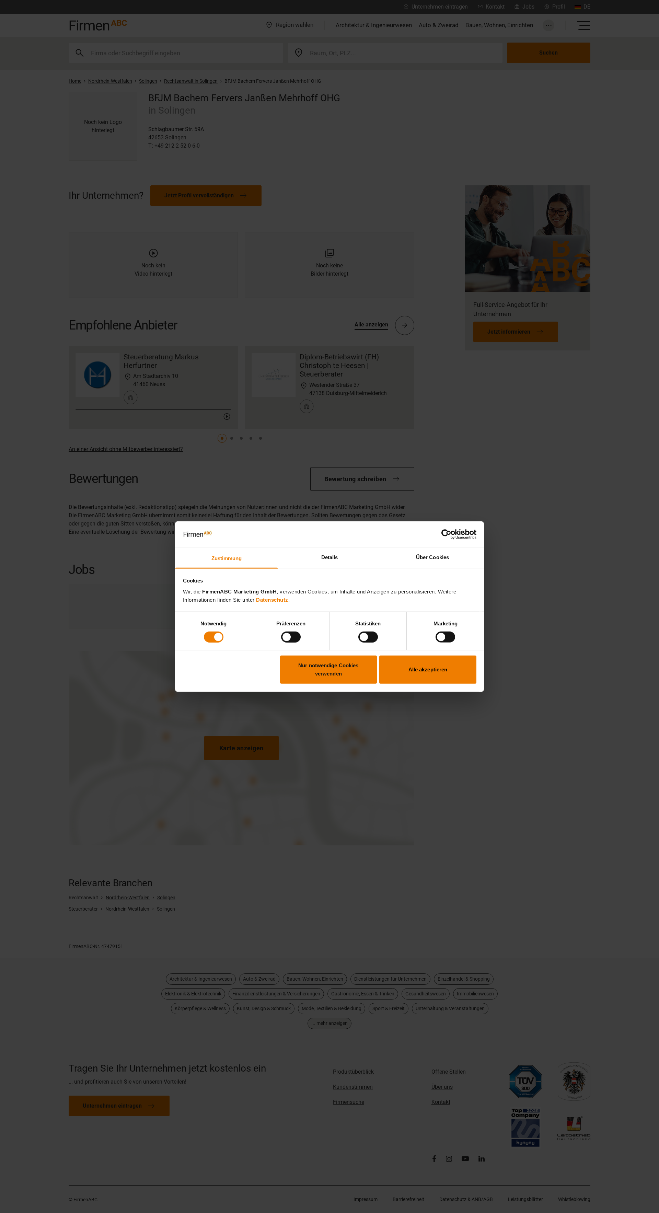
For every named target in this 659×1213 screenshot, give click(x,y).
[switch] (291, 636)
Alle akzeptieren (428, 669)
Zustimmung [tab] (226, 558)
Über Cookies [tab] (432, 557)
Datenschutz (272, 600)
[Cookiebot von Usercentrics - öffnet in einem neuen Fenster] (446, 534)
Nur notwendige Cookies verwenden (328, 669)
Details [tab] (329, 557)
